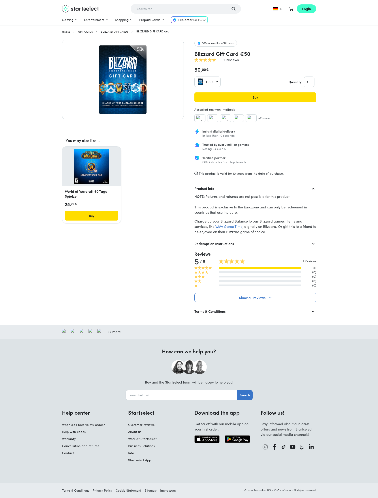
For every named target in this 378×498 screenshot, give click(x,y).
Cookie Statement (128, 490)
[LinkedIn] (311, 446)
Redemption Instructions (214, 243)
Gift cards (85, 31)
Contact (68, 453)
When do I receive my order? (83, 425)
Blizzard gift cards (114, 31)
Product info (204, 188)
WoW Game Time (229, 226)
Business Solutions (141, 446)
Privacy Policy (102, 490)
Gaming (67, 20)
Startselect (141, 412)
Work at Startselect (142, 439)
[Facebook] (274, 446)
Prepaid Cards (149, 20)
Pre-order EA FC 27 (192, 20)
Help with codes (74, 432)
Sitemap (151, 490)
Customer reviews (141, 425)
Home (66, 31)
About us (134, 432)
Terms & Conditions (210, 311)
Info (131, 453)
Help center (76, 412)
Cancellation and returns (80, 446)
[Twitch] (302, 446)
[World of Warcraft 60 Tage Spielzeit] (91, 166)
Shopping (122, 20)
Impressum (168, 490)
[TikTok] (283, 446)
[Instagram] (265, 446)
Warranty (69, 439)
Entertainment (94, 20)
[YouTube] (292, 446)
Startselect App (139, 460)
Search (245, 395)
